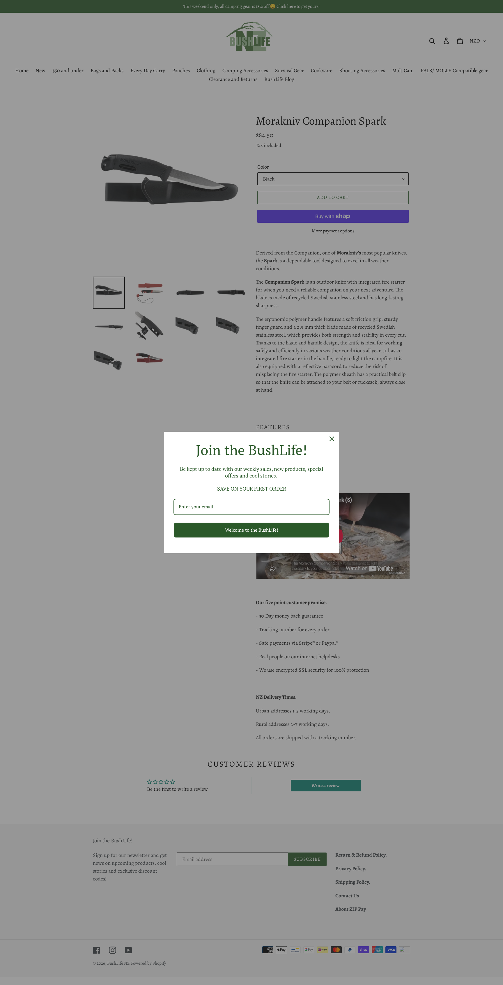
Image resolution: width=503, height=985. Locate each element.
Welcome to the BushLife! (251, 530)
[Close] (332, 439)
